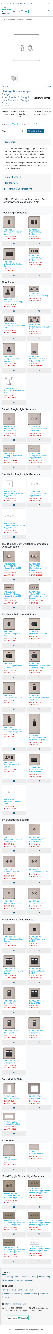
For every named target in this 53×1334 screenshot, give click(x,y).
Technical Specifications (19, 188)
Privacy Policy (7, 1276)
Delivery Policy (44, 1276)
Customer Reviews (30, 1294)
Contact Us (22, 1290)
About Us (12, 1290)
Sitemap (6, 1297)
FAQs (31, 1290)
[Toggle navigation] (49, 3)
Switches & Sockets (16, 19)
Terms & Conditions (25, 1280)
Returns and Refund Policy (25, 1276)
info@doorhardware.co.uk (15, 1304)
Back (49, 86)
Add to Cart (36, 131)
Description (10, 142)
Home (4, 1290)
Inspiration (43, 1294)
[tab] (26, 142)
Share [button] (4, 86)
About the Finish (12, 177)
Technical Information (12, 1294)
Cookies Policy (9, 1280)
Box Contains (11, 183)
